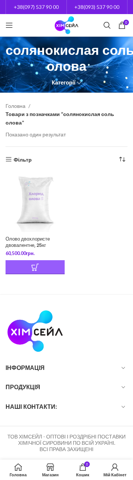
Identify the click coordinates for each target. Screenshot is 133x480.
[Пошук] (107, 25)
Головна (16, 106)
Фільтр (23, 159)
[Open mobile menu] (9, 25)
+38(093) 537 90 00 (96, 7)
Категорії (63, 82)
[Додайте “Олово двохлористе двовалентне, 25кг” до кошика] (35, 267)
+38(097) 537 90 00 (36, 7)
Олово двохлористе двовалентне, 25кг (28, 242)
